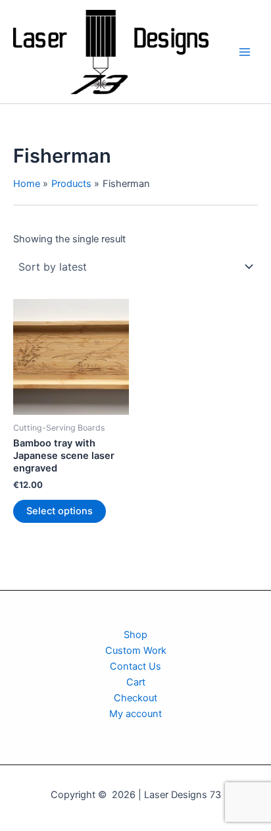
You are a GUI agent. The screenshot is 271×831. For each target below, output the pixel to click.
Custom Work (135, 651)
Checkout (135, 698)
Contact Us (135, 666)
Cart (135, 682)
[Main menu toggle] (245, 51)
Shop (135, 635)
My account (135, 714)
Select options (59, 511)
